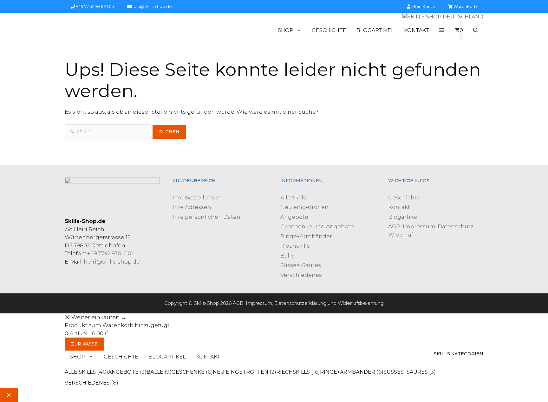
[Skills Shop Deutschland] (442, 17)
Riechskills (295, 246)
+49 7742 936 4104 (111, 253)
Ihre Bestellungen (198, 197)
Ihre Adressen (192, 207)
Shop (285, 30)
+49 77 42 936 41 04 (94, 6)
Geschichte (329, 30)
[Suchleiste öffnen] (475, 30)
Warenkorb (465, 6)
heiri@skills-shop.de (151, 6)
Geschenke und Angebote (317, 226)
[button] (441, 30)
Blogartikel (375, 30)
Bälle (287, 255)
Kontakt (416, 30)
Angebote (294, 217)
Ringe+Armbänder (306, 236)
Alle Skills (293, 197)
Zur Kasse (84, 344)
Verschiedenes (301, 275)
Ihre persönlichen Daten (206, 217)
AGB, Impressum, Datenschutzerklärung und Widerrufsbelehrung (308, 303)
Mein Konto (422, 6)
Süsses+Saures (300, 265)
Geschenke (188, 372)
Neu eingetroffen (304, 207)
